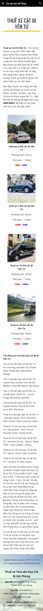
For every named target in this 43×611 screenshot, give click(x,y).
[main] (21, 24)
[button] (3, 3)
